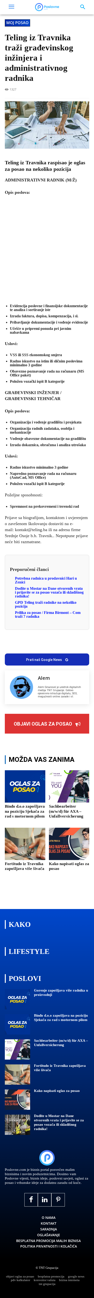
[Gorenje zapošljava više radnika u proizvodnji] (17, 999)
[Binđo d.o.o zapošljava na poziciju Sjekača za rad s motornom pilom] (25, 786)
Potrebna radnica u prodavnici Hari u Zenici (46, 580)
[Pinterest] (58, 1200)
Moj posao (17, 22)
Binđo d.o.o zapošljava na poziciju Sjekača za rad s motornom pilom (25, 811)
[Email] (75, 643)
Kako (20, 924)
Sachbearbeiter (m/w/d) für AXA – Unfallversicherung (66, 811)
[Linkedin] (41, 643)
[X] (30, 643)
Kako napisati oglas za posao (57, 1091)
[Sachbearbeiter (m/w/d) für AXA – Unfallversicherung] (69, 786)
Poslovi (25, 978)
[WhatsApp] (52, 643)
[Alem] (21, 687)
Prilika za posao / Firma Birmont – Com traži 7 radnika (48, 614)
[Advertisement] (47, 249)
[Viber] (63, 643)
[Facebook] (19, 643)
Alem (44, 678)
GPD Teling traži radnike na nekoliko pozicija (45, 604)
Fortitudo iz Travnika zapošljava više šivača (24, 866)
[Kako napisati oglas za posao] (69, 844)
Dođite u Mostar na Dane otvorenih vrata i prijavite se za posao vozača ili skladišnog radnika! (49, 592)
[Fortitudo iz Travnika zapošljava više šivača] (25, 844)
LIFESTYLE (29, 951)
